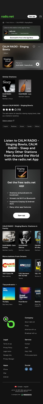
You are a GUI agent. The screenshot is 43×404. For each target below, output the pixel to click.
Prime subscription (31, 355)
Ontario (22, 126)
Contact (27, 344)
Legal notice (7, 351)
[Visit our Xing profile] (31, 369)
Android (5, 377)
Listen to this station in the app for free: (17, 27)
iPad (4, 373)
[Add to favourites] (34, 46)
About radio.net (30, 322)
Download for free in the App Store (21, 38)
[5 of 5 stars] (15, 109)
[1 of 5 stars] (3, 109)
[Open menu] (40, 16)
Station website (7, 120)
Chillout (6, 53)
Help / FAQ (28, 351)
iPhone (5, 369)
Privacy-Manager (8, 359)
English (6, 126)
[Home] (3, 22)
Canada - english (22, 386)
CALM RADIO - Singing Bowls (24, 65)
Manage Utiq (7, 355)
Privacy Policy (7, 347)
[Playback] (37, 64)
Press (27, 326)
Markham (14, 126)
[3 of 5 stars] (9, 109)
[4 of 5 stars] (12, 109)
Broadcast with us (31, 333)
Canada (29, 126)
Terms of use (7, 344)
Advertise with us (30, 329)
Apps (26, 347)
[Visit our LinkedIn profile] (26, 369)
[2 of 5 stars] (6, 109)
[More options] (39, 46)
